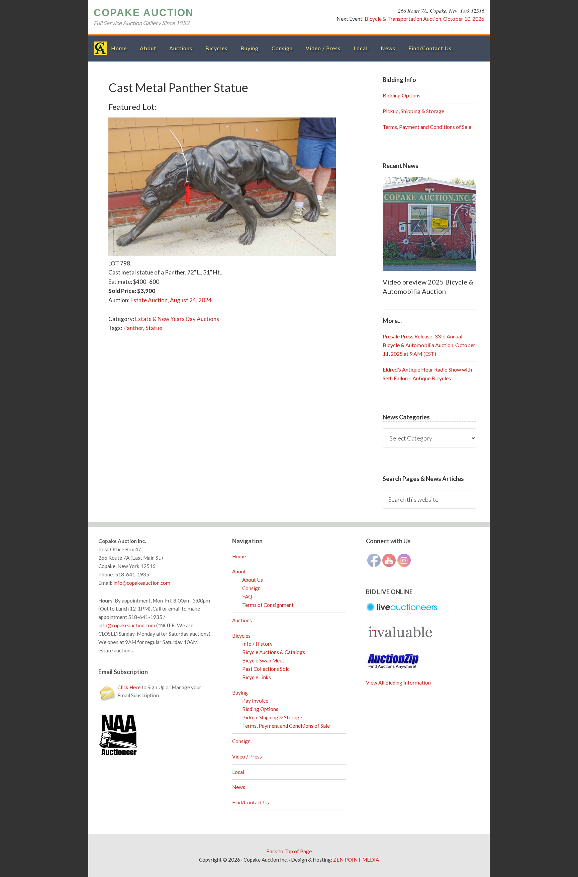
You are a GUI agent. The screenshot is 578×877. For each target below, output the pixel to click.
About (239, 571)
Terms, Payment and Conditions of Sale (427, 127)
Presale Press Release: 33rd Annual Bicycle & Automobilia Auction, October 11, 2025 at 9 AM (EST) (429, 345)
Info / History (257, 644)
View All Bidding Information (398, 683)
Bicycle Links (256, 677)
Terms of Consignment (268, 605)
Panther (133, 327)
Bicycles (241, 636)
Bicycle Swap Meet (263, 660)
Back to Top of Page (289, 851)
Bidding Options (401, 95)
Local (238, 772)
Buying (240, 693)
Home (239, 556)
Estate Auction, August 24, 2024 (171, 300)
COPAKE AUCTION (144, 12)
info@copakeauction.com (141, 583)
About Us (252, 580)
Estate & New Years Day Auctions (177, 318)
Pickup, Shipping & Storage (413, 111)
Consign (251, 588)
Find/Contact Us (250, 802)
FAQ (247, 596)
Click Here (128, 687)
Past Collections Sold (266, 669)
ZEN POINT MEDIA (356, 860)
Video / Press (247, 756)
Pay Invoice (255, 701)
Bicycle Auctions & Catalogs (273, 652)
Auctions (242, 620)
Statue (154, 327)
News (238, 787)
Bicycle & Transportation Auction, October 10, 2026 (424, 18)
